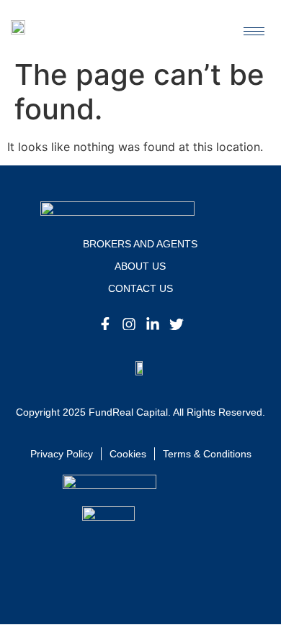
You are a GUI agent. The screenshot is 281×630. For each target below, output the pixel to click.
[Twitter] (176, 324)
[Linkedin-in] (153, 324)
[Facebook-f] (105, 324)
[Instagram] (129, 324)
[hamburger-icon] (254, 31)
